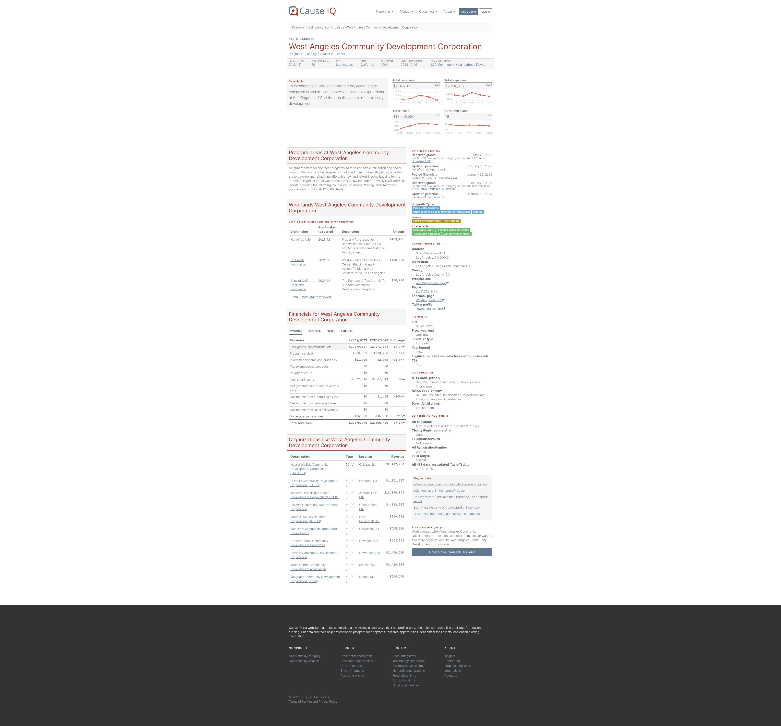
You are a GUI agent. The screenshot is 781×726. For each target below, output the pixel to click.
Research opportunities (357, 661)
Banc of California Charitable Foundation (302, 285)
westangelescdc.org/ (431, 283)
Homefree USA (300, 239)
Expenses (314, 330)
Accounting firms (404, 656)
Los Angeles (333, 27)
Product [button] (405, 11)
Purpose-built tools (457, 666)
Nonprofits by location (304, 661)
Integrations (452, 671)
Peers (341, 54)
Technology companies (409, 661)
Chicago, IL (366, 464)
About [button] (448, 11)
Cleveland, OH (369, 529)
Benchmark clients (353, 666)
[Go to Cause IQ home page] (312, 11)
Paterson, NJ (368, 481)
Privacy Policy (328, 701)
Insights (449, 656)
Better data (452, 661)
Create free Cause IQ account (452, 552)
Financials (327, 54)
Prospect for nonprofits (357, 656)
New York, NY (368, 541)
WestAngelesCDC (429, 300)
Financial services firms (408, 666)
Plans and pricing (352, 675)
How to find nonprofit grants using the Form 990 (446, 514)
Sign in (485, 11)
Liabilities (347, 330)
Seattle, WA (367, 565)
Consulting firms (404, 680)
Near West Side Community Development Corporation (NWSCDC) (309, 469)
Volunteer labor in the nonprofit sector (439, 490)
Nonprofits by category (305, 656)
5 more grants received (315, 297)
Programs (295, 54)
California (314, 27)
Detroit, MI (366, 577)
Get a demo (468, 11)
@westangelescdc (429, 309)
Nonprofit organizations (409, 671)
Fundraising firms (404, 675)
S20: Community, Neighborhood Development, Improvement (473, 65)
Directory (298, 27)
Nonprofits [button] (383, 11)
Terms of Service (300, 701)
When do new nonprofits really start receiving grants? (450, 484)
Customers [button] (427, 11)
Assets (331, 330)
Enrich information (353, 671)
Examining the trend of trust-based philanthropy (446, 507)
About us (450, 675)
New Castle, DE (370, 553)
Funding (311, 54)
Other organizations (406, 685)
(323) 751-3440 (426, 292)
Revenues (295, 330)
